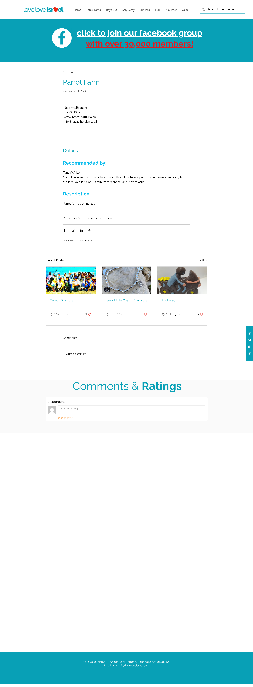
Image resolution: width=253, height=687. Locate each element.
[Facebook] (250, 354)
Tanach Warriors (61, 300)
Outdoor (110, 218)
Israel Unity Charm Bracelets (126, 300)
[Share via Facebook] (64, 230)
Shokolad (168, 300)
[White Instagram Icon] (250, 347)
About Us (116, 661)
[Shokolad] (182, 280)
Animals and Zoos (73, 218)
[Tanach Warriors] (71, 280)
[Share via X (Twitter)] (73, 230)
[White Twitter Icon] (250, 340)
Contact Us (162, 661)
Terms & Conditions (138, 661)
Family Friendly (94, 218)
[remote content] (155, 127)
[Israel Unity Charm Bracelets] (126, 280)
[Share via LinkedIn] (81, 230)
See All (203, 260)
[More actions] (188, 73)
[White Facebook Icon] (250, 333)
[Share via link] (89, 230)
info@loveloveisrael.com (133, 665)
